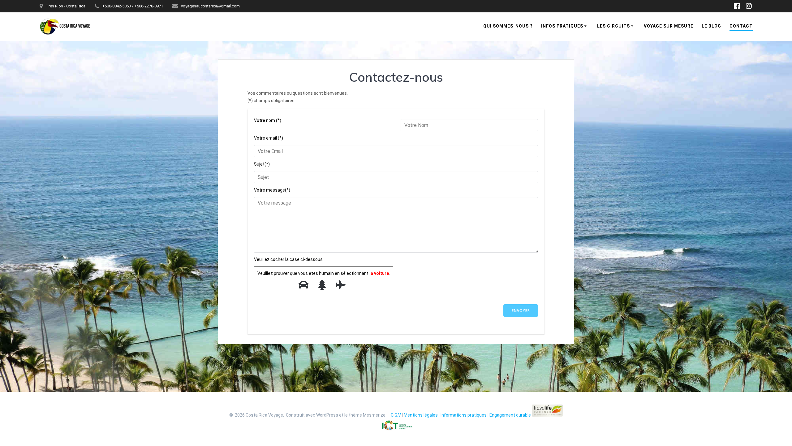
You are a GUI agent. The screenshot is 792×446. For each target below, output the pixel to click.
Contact (741, 26)
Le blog (711, 26)
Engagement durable (510, 415)
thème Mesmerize (367, 415)
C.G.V (396, 415)
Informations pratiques (464, 415)
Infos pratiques (562, 26)
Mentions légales (421, 415)
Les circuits (613, 26)
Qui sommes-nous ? (508, 26)
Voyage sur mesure (668, 26)
